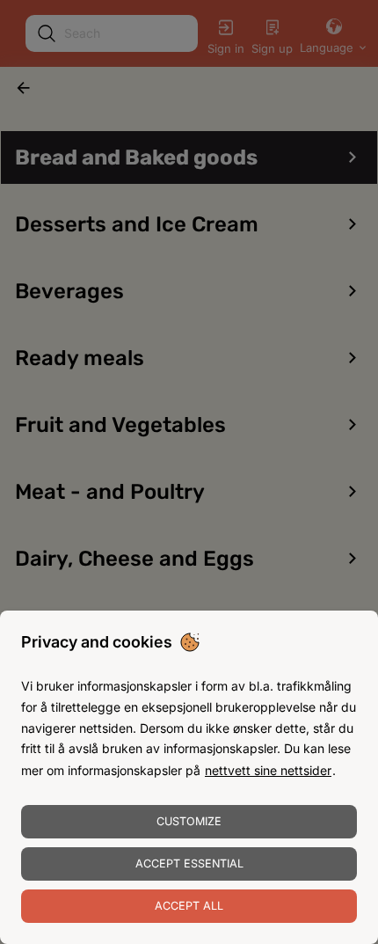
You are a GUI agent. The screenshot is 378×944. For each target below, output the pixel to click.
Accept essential (189, 863)
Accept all (189, 905)
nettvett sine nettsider (268, 770)
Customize (189, 821)
